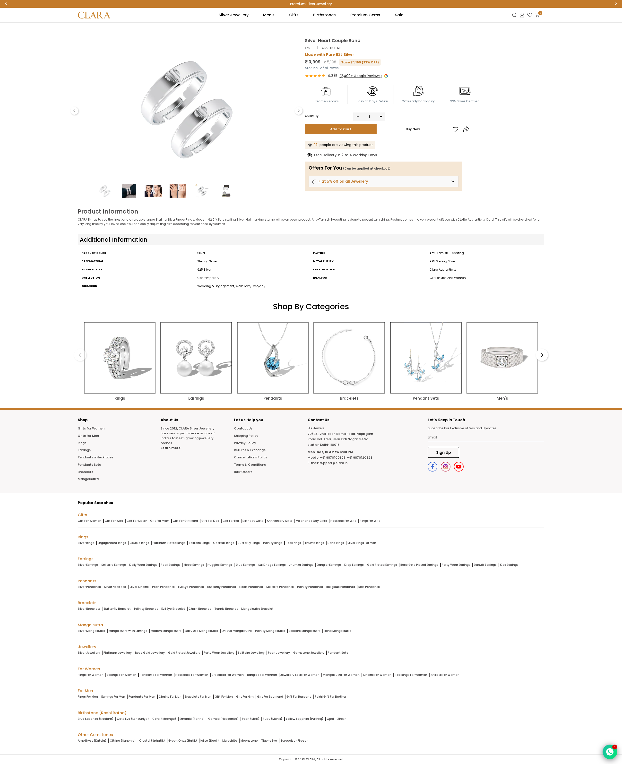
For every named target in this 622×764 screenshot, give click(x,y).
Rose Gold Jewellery (150, 653)
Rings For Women (91, 675)
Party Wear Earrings (456, 565)
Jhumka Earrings (301, 565)
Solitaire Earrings (113, 565)
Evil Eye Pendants (191, 587)
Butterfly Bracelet (117, 609)
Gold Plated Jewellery (184, 653)
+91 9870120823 (359, 457)
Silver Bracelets (89, 609)
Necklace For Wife (343, 521)
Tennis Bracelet (226, 609)
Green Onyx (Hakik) (182, 740)
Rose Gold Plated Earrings (419, 565)
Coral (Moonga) (164, 719)
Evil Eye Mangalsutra (237, 631)
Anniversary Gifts (280, 521)
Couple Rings (139, 543)
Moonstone (249, 740)
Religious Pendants (340, 587)
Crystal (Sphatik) (152, 740)
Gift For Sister (137, 521)
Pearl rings (293, 543)
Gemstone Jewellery (308, 653)
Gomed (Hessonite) (223, 719)
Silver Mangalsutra (91, 631)
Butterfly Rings (249, 543)
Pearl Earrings (171, 565)
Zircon (341, 719)
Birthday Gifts (252, 521)
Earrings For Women (121, 675)
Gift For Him (245, 697)
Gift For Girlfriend (185, 521)
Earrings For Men (113, 697)
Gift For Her (231, 521)
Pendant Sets (338, 653)
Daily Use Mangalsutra (201, 631)
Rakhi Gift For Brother (330, 697)
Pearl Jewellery (279, 653)
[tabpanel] (186, 109)
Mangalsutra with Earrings (128, 631)
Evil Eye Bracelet (173, 609)
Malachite (229, 740)
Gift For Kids (210, 521)
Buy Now (413, 129)
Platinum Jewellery (118, 653)
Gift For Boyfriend (270, 697)
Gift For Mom (159, 521)
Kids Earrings (509, 565)
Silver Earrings (88, 565)
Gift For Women (89, 521)
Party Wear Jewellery (219, 653)
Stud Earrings (245, 565)
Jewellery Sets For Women (300, 675)
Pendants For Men (142, 697)
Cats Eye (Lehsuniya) (133, 719)
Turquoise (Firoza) (294, 740)
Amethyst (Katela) (92, 740)
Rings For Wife (370, 521)
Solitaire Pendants (280, 587)
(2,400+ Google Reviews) (360, 75)
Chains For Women (377, 675)
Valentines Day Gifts (311, 521)
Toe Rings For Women (411, 675)
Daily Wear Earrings (143, 565)
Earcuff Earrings (485, 565)
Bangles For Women (262, 675)
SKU (307, 48)
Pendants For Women (156, 675)
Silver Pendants (89, 587)
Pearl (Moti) (250, 719)
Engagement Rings (112, 543)
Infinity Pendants (310, 587)
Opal (330, 719)
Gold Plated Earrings (382, 565)
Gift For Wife (114, 521)
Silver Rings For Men (361, 543)
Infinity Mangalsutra (270, 631)
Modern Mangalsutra (166, 631)
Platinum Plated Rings (169, 543)
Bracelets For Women (228, 675)
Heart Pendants (251, 587)
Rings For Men (88, 697)
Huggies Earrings (219, 565)
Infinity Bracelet (146, 609)
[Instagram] (445, 466)
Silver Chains (139, 587)
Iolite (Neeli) (209, 740)
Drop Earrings (354, 565)
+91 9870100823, (333, 457)
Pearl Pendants (163, 587)
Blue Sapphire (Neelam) (95, 719)
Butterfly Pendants (221, 587)
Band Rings (336, 543)
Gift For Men (224, 697)
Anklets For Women (445, 675)
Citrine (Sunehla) (123, 740)
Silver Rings (86, 543)
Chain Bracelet (200, 609)
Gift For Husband (298, 697)
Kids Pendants (369, 587)
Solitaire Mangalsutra (304, 631)
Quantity (312, 116)
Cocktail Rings (223, 543)
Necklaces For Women (191, 675)
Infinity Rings (272, 543)
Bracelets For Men (198, 697)
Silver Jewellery (89, 653)
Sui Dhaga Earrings (272, 565)
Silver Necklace (115, 587)
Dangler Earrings (329, 565)
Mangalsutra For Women (341, 675)
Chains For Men (170, 697)
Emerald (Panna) (192, 719)
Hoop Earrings (194, 565)
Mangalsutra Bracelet (257, 609)
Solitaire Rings (199, 543)
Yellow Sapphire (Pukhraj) (304, 719)
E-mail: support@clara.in (327, 463)
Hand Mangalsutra (337, 631)
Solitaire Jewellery (251, 653)
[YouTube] (459, 466)
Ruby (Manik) (272, 719)
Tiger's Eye (269, 740)
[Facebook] (432, 466)
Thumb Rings (314, 543)
